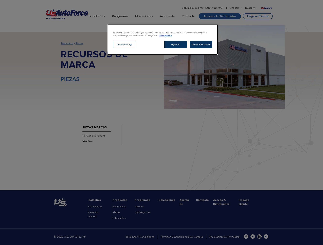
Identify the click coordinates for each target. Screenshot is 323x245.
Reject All (175, 44)
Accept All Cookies (201, 44)
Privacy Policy (165, 35)
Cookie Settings (124, 44)
